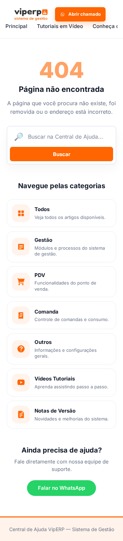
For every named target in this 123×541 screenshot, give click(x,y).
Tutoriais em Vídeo (60, 26)
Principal (16, 26)
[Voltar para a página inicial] (30, 14)
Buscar (61, 154)
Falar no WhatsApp (61, 488)
